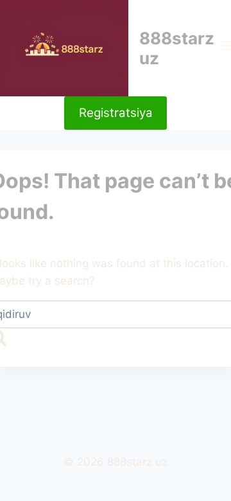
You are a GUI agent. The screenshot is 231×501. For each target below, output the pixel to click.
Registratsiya (116, 112)
